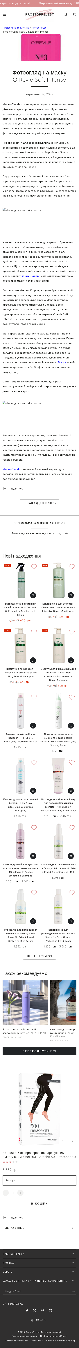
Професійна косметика (16, 27)
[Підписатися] (74, 1291)
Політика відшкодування (24, 1336)
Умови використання (17, 1340)
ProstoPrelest (33, 1332)
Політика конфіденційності (53, 1336)
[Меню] (4, 14)
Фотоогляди (39, 27)
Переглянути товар (71, 791)
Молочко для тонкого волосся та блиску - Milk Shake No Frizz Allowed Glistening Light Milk (58, 868)
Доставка (36, 1340)
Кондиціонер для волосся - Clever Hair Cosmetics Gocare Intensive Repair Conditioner (58, 607)
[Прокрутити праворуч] (72, 1141)
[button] (65, 14)
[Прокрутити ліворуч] (63, 1141)
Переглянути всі (39, 956)
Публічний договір (66, 1340)
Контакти (49, 1340)
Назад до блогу (42, 503)
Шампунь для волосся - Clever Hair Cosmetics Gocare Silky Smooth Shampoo (20, 673)
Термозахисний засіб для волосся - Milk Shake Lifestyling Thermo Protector (20, 738)
